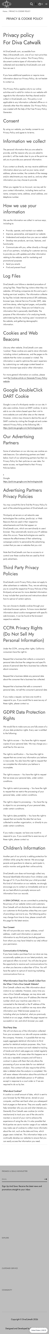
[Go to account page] (35, 5)
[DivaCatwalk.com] (6, 4)
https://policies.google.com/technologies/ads (23, 427)
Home (5, 11)
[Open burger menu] (46, 4)
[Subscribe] (45, 1179)
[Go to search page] (31, 4)
